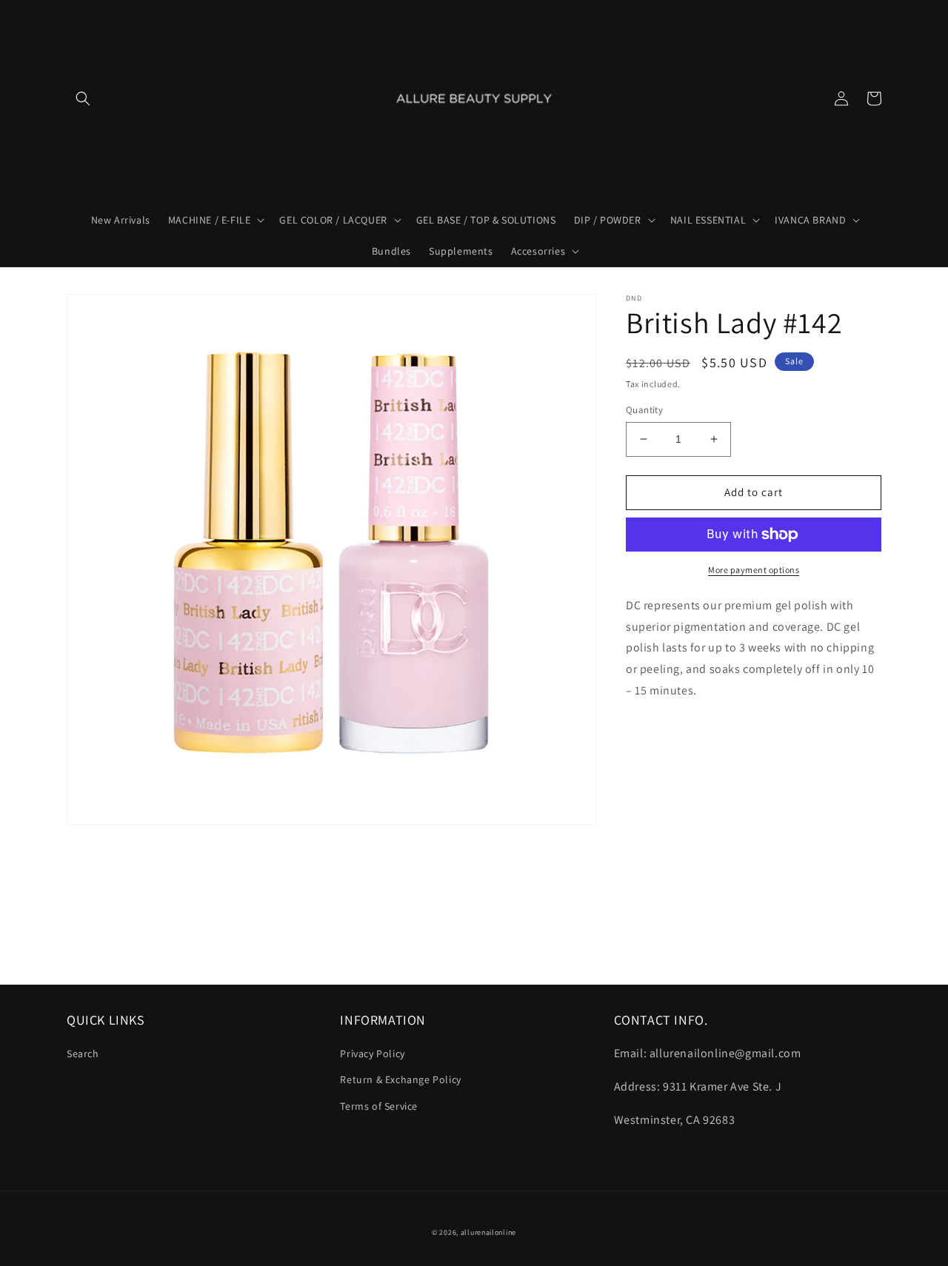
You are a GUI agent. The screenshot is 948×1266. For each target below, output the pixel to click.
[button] (83, 98)
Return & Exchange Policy (400, 1079)
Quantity (644, 409)
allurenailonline (488, 1232)
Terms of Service (379, 1106)
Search (83, 1053)
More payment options (753, 569)
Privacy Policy (372, 1053)
